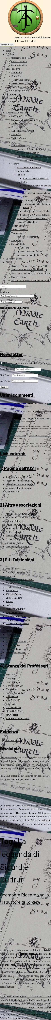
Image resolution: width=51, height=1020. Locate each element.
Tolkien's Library (13, 649)
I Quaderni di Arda (14, 98)
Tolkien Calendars (19, 229)
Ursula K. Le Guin (26, 1014)
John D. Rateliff (13, 700)
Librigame (16, 240)
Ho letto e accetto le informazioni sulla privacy (25, 363)
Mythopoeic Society (15, 521)
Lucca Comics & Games (22, 87)
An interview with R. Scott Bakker (27, 269)
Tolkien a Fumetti (19, 225)
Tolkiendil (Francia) (14, 542)
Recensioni (16, 127)
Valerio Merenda (20, 436)
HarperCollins (12, 590)
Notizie (9, 999)
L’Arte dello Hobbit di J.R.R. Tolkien (17, 1007)
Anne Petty (11, 674)
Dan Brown (34, 999)
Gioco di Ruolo (18, 244)
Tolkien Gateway (13, 630)
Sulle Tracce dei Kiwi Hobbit (36, 178)
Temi (8, 141)
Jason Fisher (12, 696)
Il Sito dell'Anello (13, 594)
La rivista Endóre (14, 597)
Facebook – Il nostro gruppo (19, 480)
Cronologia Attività (20, 90)
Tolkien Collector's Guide (17, 623)
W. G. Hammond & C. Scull (17, 718)
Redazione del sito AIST (22, 57)
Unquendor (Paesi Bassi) (17, 546)
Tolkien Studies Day (20, 79)
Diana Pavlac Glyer (14, 685)
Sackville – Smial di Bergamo (19, 528)
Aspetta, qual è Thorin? (28, 152)
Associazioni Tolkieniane (29, 167)
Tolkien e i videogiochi (27, 236)
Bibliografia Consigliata (17, 112)
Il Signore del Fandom (27, 222)
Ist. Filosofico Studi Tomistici (20, 517)
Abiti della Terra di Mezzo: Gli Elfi (32, 218)
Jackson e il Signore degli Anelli (31, 149)
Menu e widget (7, 45)
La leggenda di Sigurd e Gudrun (35, 1003)
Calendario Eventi (14, 258)
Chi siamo (10, 54)
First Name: (5, 375)
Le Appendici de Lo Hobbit (35, 200)
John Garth (11, 703)
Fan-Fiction (22, 181)
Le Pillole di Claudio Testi (23, 130)
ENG (8, 262)
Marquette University (15, 608)
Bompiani (10, 575)
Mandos (9, 601)
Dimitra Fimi (11, 689)
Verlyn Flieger (12, 714)
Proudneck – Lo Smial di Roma (20, 524)
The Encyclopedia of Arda (18, 619)
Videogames (17, 233)
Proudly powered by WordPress (22, 1018)
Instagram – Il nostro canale (18, 488)
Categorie (4, 292)
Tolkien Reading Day (20, 83)
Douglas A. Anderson (15, 692)
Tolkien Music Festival (16, 641)
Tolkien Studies (13, 645)
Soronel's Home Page (16, 616)
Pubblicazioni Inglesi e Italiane (25, 108)
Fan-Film (21, 174)
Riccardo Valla (33, 1010)
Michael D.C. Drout (14, 711)
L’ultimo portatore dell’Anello (36, 211)
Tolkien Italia (12, 634)
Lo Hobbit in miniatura (27, 255)
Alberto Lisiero (20, 999)
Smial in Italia (23, 170)
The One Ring (23, 247)
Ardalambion (12, 568)
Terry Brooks (11, 1014)
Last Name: (5, 380)
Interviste (16, 134)
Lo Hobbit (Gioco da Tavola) (30, 251)
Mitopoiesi (16, 76)
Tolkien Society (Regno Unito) (19, 539)
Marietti (9, 605)
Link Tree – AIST (13, 491)
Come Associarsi (19, 65)
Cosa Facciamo (13, 68)
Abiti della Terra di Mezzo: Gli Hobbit (34, 214)
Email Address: (7, 369)
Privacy (3, 1018)
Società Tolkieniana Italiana (19, 535)
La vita (14, 105)
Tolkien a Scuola (18, 138)
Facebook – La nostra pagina (19, 484)
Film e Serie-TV (18, 145)
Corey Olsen (11, 678)
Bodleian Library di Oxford (18, 572)
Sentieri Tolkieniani (15, 532)
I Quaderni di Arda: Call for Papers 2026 (29, 265)
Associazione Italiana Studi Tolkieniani (33, 37)
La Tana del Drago (14, 94)
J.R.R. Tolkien (12, 101)
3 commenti (39, 1014)
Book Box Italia (19, 418)
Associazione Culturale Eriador (20, 513)
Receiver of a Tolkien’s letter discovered (30, 280)
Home (8, 50)
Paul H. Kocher (16, 1010)
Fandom (15, 163)
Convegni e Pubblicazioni (23, 119)
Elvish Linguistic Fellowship (19, 586)
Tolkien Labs (17, 123)
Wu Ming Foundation (15, 652)
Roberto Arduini (28, 996)
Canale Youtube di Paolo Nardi (20, 579)
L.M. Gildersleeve (13, 707)
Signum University (14, 612)
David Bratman (13, 681)
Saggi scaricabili (19, 116)
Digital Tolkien (12, 583)
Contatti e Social (19, 61)
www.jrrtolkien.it (8, 757)
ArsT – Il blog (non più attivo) (19, 477)
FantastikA (16, 72)
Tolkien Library (12, 638)
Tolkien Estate (12, 627)
